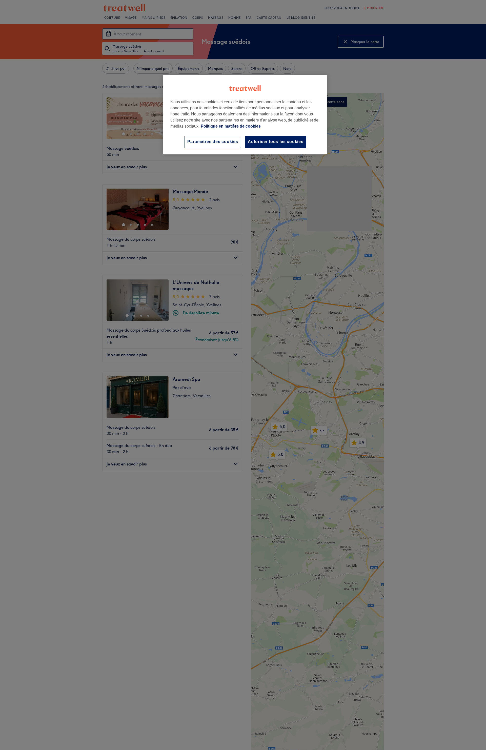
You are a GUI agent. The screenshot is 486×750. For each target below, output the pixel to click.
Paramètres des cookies (212, 141)
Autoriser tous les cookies (275, 141)
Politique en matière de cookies (231, 126)
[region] (245, 114)
